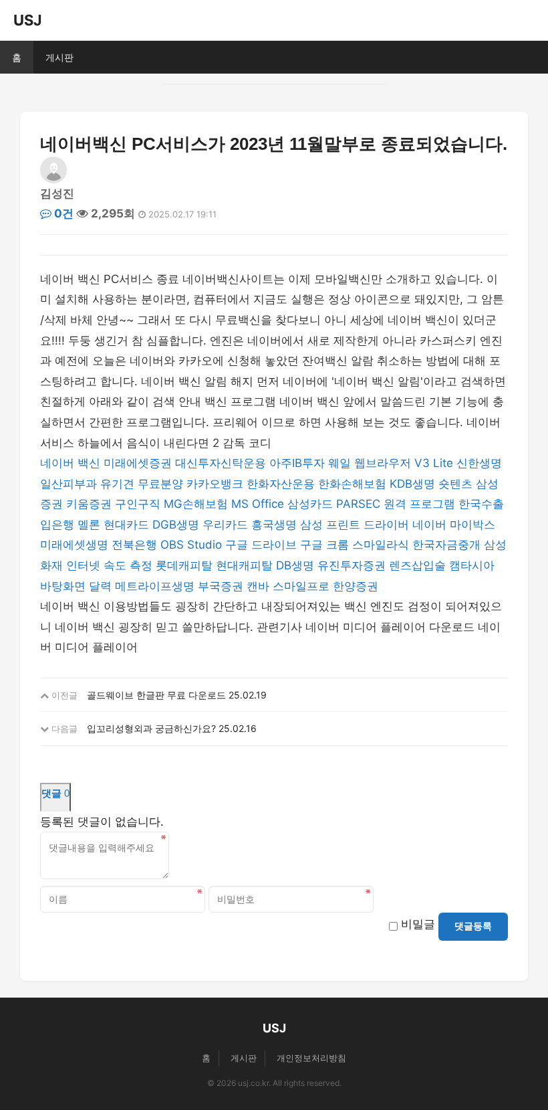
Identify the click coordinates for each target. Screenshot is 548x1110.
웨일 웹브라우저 (369, 463)
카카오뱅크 (214, 483)
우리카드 (225, 524)
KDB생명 (412, 483)
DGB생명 (175, 524)
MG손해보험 (196, 504)
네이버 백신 (70, 463)
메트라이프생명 (154, 586)
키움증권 (89, 504)
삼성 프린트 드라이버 (354, 524)
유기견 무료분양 (141, 483)
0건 (62, 213)
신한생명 (479, 463)
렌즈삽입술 (417, 565)
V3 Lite (433, 463)
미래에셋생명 (74, 544)
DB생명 (295, 565)
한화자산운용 (281, 483)
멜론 (89, 524)
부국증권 (220, 586)
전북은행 (134, 544)
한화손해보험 (352, 483)
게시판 (59, 57)
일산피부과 (68, 483)
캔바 (258, 586)
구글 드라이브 (261, 544)
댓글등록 (473, 926)
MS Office (257, 504)
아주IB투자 (297, 463)
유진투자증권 (351, 565)
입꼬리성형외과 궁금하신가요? (151, 728)
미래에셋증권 (138, 463)
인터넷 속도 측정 (109, 565)
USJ (27, 20)
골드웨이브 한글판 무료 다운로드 (156, 695)
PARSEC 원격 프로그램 (395, 504)
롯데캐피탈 (184, 565)
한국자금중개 (446, 544)
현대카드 (126, 524)
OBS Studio (191, 544)
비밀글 (418, 924)
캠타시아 (472, 565)
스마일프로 (301, 586)
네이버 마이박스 (453, 524)
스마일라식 (380, 544)
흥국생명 (274, 524)
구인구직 (137, 504)
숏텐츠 (455, 483)
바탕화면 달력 (76, 586)
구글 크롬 (324, 544)
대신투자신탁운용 (220, 463)
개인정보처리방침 (311, 1057)
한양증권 (355, 586)
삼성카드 (310, 504)
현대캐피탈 (244, 565)
